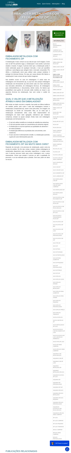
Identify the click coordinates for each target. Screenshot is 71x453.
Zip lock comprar (58, 420)
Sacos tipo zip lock (58, 341)
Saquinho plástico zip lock (58, 376)
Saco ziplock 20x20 (58, 279)
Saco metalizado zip (59, 189)
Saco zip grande (58, 252)
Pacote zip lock (57, 148)
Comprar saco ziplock (57, 55)
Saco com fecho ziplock (58, 163)
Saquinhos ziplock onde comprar (58, 414)
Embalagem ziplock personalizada (58, 104)
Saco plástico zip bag (58, 225)
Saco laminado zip (58, 176)
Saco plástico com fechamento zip (58, 198)
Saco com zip (56, 167)
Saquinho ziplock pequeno (58, 398)
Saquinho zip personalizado (57, 383)
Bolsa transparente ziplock (57, 45)
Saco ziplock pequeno (57, 301)
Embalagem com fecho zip (57, 63)
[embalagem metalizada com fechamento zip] (12, 41)
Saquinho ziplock (58, 390)
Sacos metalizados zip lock (58, 325)
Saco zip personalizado (57, 266)
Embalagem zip (57, 89)
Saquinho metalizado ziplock (58, 371)
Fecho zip (55, 124)
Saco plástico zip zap (58, 239)
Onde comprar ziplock (57, 145)
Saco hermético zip (58, 173)
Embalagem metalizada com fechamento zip (57, 76)
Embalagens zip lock (57, 108)
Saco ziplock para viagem (58, 296)
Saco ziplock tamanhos (57, 313)
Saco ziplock (57, 276)
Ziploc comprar (57, 429)
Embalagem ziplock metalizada (58, 99)
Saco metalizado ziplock (58, 193)
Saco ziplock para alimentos (58, 292)
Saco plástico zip (58, 221)
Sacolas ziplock (58, 317)
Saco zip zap (56, 273)
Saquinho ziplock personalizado (58, 403)
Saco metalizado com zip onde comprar (58, 185)
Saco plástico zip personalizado (58, 234)
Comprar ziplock (58, 59)
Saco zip (55, 246)
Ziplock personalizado (57, 438)
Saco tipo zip (56, 243)
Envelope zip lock (58, 121)
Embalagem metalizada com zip (58, 81)
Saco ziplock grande (57, 283)
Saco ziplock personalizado (57, 306)
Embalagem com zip (58, 66)
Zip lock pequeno (58, 423)
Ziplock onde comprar (57, 433)
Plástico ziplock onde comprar (58, 158)
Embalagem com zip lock (58, 70)
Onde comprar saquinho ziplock (58, 140)
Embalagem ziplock (58, 95)
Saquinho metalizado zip (57, 366)
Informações (55, 3)
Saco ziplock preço (59, 309)
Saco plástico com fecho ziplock (58, 207)
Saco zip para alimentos (57, 259)
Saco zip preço (57, 270)
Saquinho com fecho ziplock (57, 354)
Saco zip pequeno (58, 262)
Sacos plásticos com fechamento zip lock (59, 331)
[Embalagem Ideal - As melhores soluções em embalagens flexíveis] (12, 3)
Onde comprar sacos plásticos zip (59, 136)
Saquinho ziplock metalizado (58, 394)
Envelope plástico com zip (58, 117)
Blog (63, 3)
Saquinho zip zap (58, 387)
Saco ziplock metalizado (57, 287)
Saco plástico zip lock (58, 230)
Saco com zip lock (58, 170)
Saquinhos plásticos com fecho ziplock (57, 408)
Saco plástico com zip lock (58, 211)
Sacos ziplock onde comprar (59, 350)
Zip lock (55, 417)
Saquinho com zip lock (58, 362)
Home (39, 4)
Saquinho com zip (58, 358)
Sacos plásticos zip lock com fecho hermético (59, 337)
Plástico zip (56, 151)
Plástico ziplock (58, 155)
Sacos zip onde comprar (57, 345)
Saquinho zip (56, 379)
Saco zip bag (56, 249)
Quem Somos (46, 3)
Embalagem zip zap (58, 92)
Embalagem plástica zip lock (58, 86)
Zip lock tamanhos (58, 426)
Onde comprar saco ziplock (57, 131)
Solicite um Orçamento (59, 34)
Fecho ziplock (57, 127)
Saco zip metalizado (59, 255)
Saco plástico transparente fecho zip (57, 217)
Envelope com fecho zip (57, 113)
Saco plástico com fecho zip (58, 202)
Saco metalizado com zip (58, 180)
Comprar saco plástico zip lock (58, 51)
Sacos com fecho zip (58, 321)
